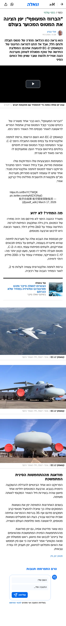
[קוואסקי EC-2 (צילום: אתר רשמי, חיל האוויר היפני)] (33, 333)
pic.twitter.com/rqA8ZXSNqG (26, 195)
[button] (52, 4)
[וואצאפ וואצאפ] (12, 4)
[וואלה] (33, 4)
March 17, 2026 (47, 202)
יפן (55, 556)
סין (51, 556)
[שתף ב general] (6, 4)
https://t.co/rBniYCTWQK (24, 192)
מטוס (60, 556)
